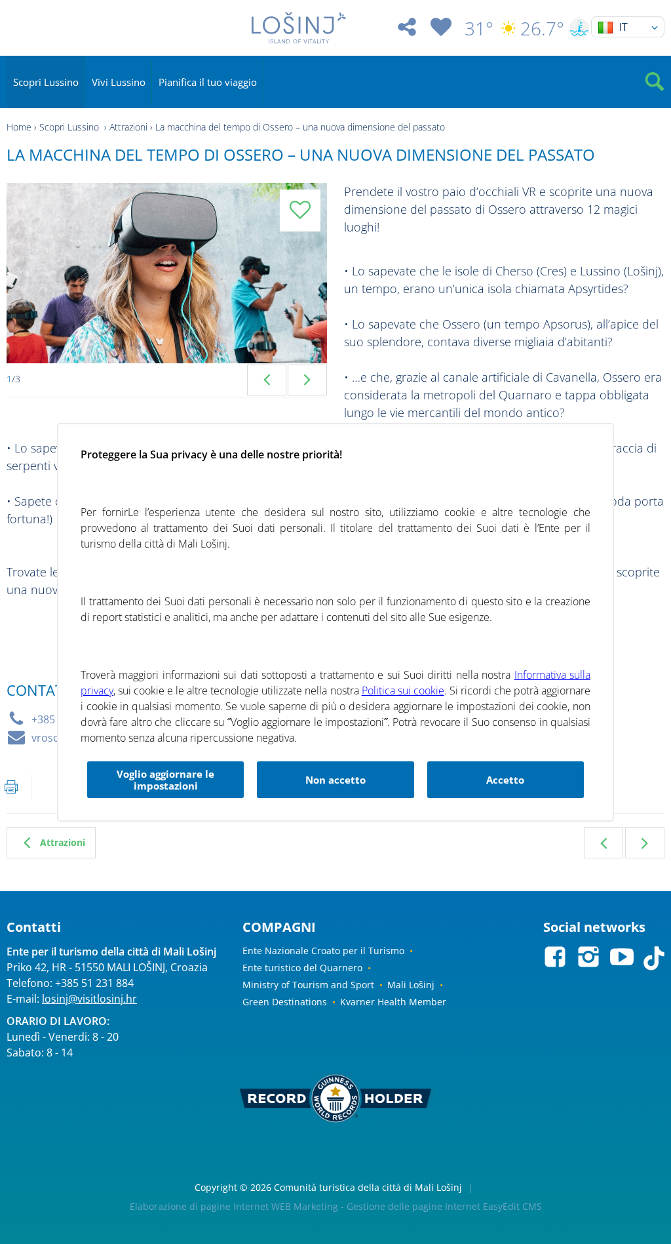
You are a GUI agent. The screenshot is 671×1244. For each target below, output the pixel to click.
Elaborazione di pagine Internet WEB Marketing (234, 1206)
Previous (266, 380)
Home (19, 127)
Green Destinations (284, 1001)
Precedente (603, 842)
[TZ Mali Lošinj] (298, 28)
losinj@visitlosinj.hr (89, 999)
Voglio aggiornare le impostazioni (165, 779)
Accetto (505, 779)
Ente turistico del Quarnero (302, 967)
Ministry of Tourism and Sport (308, 984)
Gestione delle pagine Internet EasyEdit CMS (444, 1206)
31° (479, 28)
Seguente (644, 842)
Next (307, 380)
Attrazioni (128, 127)
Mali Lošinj (410, 984)
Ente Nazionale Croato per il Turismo (323, 950)
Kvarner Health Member (393, 1001)
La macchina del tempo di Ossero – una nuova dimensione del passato (300, 127)
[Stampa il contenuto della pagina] (11, 786)
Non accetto (335, 779)
